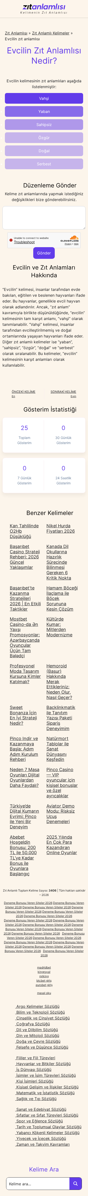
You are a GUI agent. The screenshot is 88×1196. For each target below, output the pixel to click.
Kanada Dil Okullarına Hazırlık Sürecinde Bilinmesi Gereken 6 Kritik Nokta (58, 562)
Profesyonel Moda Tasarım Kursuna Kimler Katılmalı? (25, 673)
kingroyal (44, 972)
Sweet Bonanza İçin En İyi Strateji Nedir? (23, 715)
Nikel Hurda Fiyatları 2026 (60, 528)
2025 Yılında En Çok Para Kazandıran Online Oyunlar (61, 844)
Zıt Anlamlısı (16, 33)
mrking (44, 976)
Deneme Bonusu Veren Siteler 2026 (28, 903)
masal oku (44, 993)
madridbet (44, 967)
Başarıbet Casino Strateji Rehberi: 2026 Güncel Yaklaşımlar (25, 557)
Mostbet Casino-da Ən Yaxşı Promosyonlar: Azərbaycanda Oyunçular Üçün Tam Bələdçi (25, 637)
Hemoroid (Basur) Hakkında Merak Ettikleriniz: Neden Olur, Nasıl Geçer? (59, 681)
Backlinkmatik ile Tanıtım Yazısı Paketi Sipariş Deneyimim (60, 718)
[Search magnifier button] (75, 1184)
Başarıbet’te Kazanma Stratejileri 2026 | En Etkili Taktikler (25, 598)
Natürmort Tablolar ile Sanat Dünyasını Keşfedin (57, 749)
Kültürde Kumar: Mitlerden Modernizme (59, 626)
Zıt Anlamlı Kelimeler (50, 33)
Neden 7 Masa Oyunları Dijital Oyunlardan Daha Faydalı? (24, 777)
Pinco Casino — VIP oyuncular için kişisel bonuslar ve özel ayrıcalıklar (62, 782)
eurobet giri (43, 985)
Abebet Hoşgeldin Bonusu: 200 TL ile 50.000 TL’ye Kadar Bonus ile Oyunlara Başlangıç (23, 855)
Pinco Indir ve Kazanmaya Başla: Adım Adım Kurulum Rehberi (24, 749)
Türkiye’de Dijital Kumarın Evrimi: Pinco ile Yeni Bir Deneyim (24, 816)
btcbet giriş (44, 980)
